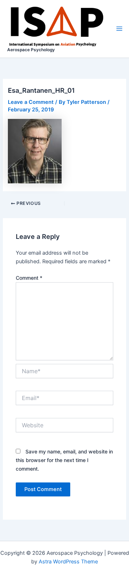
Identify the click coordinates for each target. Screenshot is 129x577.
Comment (29, 278)
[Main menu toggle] (119, 28)
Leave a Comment (31, 102)
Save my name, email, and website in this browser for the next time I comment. (64, 460)
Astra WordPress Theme (68, 561)
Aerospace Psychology (31, 49)
